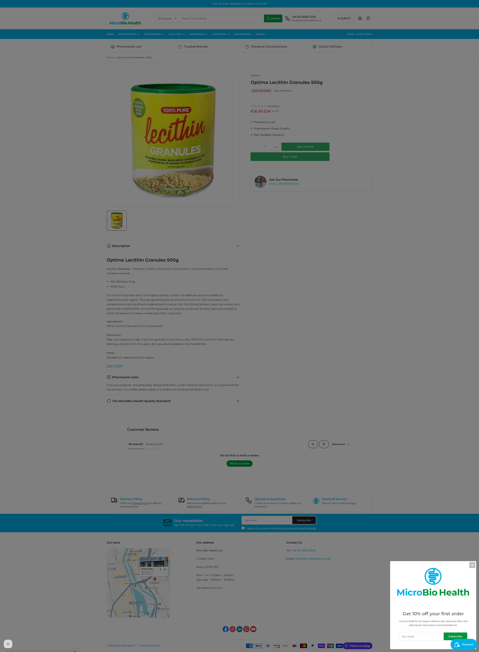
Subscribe (455, 636)
